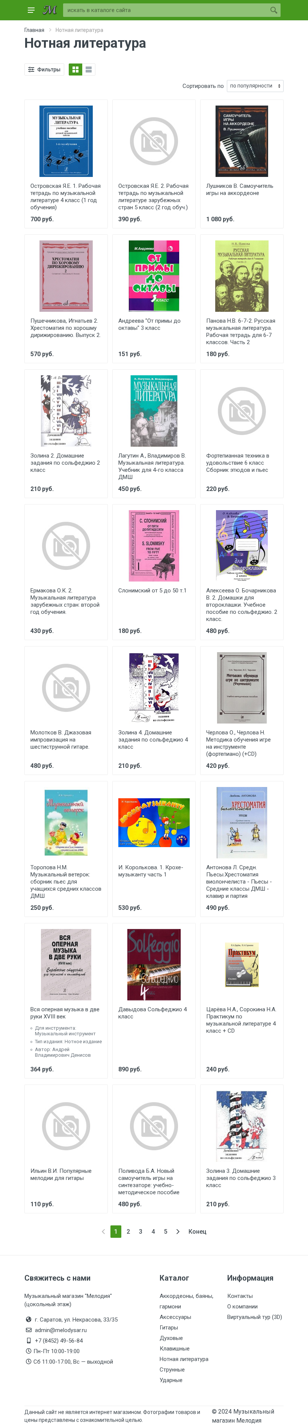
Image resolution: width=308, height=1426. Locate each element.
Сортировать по (203, 86)
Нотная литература (184, 1359)
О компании (242, 1306)
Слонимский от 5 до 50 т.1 (152, 590)
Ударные (171, 1380)
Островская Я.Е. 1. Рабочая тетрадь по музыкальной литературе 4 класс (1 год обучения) (65, 197)
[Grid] (75, 69)
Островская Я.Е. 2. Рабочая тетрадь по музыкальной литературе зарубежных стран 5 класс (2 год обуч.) (153, 197)
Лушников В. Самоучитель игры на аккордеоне (239, 189)
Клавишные (175, 1348)
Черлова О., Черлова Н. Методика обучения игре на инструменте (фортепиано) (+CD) (238, 743)
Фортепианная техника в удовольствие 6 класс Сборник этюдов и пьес (237, 462)
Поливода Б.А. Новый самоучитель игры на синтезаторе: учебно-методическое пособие (149, 1182)
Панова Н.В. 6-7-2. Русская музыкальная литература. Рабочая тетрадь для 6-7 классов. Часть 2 (240, 331)
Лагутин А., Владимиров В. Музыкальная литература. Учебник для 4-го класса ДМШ (152, 466)
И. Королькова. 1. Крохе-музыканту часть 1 (150, 871)
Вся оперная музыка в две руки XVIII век (65, 1013)
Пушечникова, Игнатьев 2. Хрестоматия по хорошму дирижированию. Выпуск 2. (65, 327)
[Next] (177, 1231)
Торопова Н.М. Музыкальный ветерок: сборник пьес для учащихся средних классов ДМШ (65, 881)
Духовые (171, 1338)
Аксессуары (175, 1317)
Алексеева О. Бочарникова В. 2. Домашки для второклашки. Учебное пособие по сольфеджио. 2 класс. (241, 604)
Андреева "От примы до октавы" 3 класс (149, 324)
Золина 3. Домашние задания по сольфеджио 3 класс (241, 1178)
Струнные (172, 1369)
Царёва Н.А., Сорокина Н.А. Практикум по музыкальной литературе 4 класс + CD (241, 1020)
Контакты (240, 1296)
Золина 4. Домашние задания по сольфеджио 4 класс (153, 739)
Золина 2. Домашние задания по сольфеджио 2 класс (65, 462)
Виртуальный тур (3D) (254, 1317)
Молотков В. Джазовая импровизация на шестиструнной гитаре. (60, 739)
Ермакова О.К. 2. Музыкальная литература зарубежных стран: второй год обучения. (65, 601)
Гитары (169, 1327)
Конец (198, 1231)
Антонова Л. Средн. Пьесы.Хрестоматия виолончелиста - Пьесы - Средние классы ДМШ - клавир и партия (239, 881)
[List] (88, 69)
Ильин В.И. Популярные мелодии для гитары (61, 1174)
